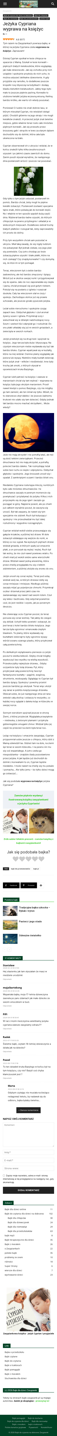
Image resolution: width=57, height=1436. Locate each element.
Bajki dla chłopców (41, 15)
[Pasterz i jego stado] (10, 925)
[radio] (16, 859)
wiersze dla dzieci (13, 1270)
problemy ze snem (14, 1257)
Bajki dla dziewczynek (18, 1222)
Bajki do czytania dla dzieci (18, 1421)
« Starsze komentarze (28, 1110)
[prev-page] (5, 949)
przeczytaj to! (42, 1400)
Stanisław (8, 965)
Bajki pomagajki (12, 1369)
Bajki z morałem (12, 1244)
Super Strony (11, 1266)
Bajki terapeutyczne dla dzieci (19, 1239)
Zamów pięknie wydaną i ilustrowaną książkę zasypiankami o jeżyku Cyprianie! (28, 799)
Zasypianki (7, 11)
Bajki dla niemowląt (11, 19)
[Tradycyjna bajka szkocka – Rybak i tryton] (10, 911)
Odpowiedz (7, 979)
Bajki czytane (11, 1356)
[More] (41, 885)
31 (6, 34)
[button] (5, 4)
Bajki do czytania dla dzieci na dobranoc (18, 15)
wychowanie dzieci (14, 1274)
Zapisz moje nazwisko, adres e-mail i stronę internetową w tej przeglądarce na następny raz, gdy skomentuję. (28, 1178)
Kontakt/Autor (46, 1427)
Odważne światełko (30, 935)
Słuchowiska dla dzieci (16, 1378)
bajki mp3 (9, 1235)
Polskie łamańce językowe (15, 1427)
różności (9, 1261)
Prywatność (33, 1427)
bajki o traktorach (35, 1424)
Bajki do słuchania (35, 1418)
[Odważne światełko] (10, 939)
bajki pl (36, 869)
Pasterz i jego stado (30, 921)
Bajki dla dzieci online (15, 1209)
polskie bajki (44, 19)
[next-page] (9, 949)
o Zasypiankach (12, 1248)
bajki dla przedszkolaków (20, 869)
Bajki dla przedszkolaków (29, 19)
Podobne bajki (11, 900)
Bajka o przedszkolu (14, 1352)
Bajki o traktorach (13, 1365)
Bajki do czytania (13, 1360)
